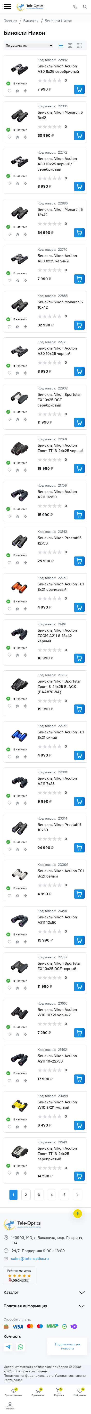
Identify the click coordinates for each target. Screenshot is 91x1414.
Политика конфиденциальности (29, 1376)
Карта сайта (13, 1380)
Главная (10, 20)
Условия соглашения (71, 1376)
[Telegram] (8, 1347)
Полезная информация (25, 1305)
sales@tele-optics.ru (30, 1258)
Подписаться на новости (67, 1346)
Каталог (11, 1292)
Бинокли (31, 20)
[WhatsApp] (20, 1347)
